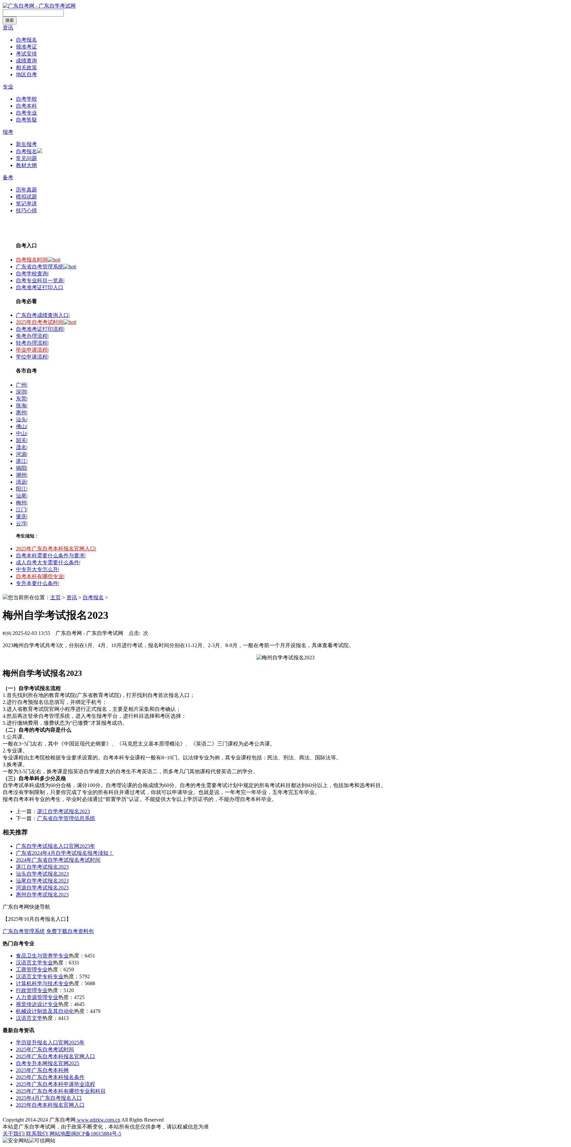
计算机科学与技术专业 (42, 983)
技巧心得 (26, 210)
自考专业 (26, 113)
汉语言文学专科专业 (39, 976)
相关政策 (26, 67)
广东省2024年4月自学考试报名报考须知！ (65, 853)
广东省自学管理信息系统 (66, 818)
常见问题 (26, 158)
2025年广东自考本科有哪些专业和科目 (61, 1091)
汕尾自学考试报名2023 (42, 881)
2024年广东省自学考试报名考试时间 (58, 860)
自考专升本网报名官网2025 (47, 1063)
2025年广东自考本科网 (42, 1070)
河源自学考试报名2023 (42, 887)
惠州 (21, 412)
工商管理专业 (32, 969)
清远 (21, 482)
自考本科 (26, 106)
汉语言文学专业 (34, 962)
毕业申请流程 (32, 350)
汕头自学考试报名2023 (42, 874)
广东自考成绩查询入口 (42, 315)
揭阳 (21, 468)
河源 (21, 454)
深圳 (21, 392)
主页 (55, 597)
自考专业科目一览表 (39, 280)
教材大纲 (26, 165)
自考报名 (26, 40)
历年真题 (26, 189)
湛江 (21, 461)
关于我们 (13, 1133)
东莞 (21, 398)
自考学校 (26, 99)
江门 (21, 509)
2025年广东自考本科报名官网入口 (55, 548)
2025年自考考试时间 (39, 322)
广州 (21, 385)
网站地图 (59, 1133)
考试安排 (26, 53)
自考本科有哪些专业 (39, 576)
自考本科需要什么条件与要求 (50, 555)
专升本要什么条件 (37, 583)
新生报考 (26, 144)
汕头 (21, 419)
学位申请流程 (32, 357)
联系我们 (36, 1133)
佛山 (21, 426)
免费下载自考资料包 (70, 931)
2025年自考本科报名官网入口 (50, 1105)
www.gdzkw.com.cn (98, 1120)
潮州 (21, 475)
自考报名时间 (32, 259)
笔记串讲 (26, 203)
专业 (8, 86)
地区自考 (26, 74)
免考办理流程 (32, 336)
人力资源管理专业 (37, 997)
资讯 (8, 27)
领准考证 (26, 47)
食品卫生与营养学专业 (42, 955)
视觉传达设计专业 (37, 1004)
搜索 (9, 20)
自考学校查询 (32, 273)
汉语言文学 (29, 1018)
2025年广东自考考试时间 (45, 1049)
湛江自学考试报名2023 (63, 811)
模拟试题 (26, 196)
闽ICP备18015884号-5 (96, 1133)
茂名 (21, 447)
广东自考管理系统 (24, 931)
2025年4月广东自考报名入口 (49, 1098)
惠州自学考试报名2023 (42, 894)
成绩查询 (26, 60)
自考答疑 (26, 119)
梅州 (21, 502)
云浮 (21, 523)
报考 (8, 132)
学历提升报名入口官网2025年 (50, 1042)
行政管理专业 (32, 990)
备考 (8, 177)
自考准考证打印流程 (39, 329)
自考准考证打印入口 (39, 287)
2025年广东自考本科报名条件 (50, 1077)
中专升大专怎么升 (37, 569)
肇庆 (21, 516)
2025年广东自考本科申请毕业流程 (55, 1084)
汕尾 (21, 496)
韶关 (21, 440)
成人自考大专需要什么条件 (47, 562)
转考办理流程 (32, 343)
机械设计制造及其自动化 (45, 1011)
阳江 (21, 489)
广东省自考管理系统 (39, 266)
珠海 (21, 405)
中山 (21, 433)
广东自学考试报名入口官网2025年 (55, 846)
